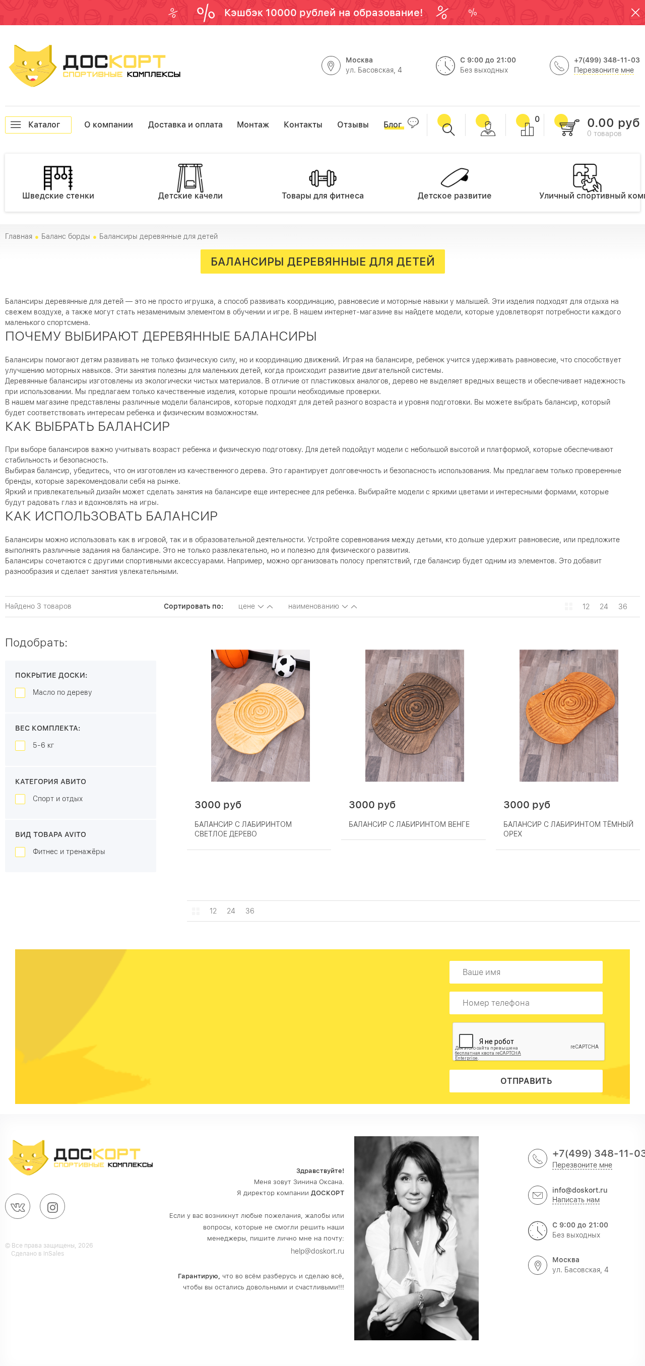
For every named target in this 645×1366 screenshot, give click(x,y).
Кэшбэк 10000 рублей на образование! (325, 13)
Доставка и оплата (148, 124)
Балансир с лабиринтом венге (409, 824)
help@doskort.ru (317, 1251)
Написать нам (576, 1200)
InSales (53, 1253)
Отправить (526, 1081)
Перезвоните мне (604, 70)
